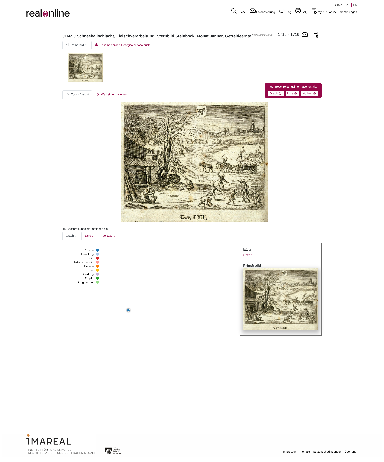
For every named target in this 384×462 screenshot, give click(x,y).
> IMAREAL (342, 5)
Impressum (290, 451)
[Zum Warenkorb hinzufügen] (304, 35)
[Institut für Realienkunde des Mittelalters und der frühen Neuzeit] (61, 444)
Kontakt (305, 451)
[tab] (77, 45)
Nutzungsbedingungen (327, 451)
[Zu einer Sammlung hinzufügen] (316, 35)
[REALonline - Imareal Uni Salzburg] (64, 10)
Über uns (350, 451)
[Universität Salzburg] (114, 450)
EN (355, 5)
